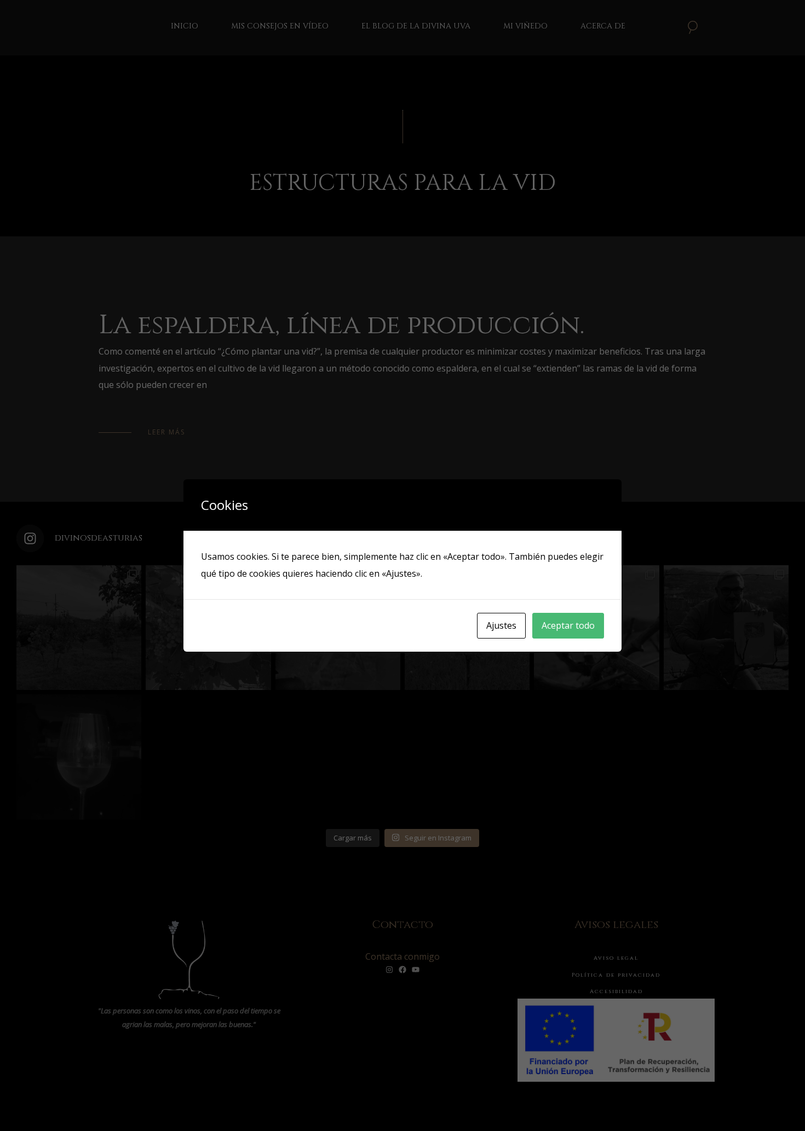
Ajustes (501, 625)
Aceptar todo (568, 625)
